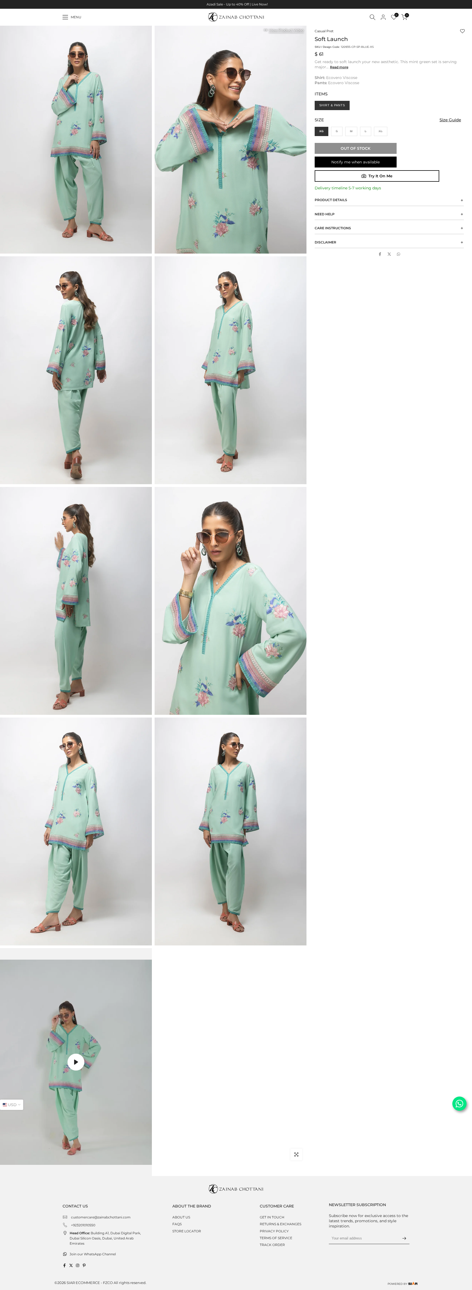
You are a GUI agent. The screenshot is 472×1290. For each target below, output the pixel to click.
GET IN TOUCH (272, 1217)
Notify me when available (355, 162)
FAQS (177, 1224)
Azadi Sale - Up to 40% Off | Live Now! (236, 4)
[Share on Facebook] (380, 254)
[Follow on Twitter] (71, 1265)
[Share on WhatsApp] (398, 254)
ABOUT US (181, 1217)
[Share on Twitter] (389, 254)
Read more (339, 67)
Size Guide (450, 119)
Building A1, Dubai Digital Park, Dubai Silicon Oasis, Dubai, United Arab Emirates (105, 1238)
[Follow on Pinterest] (84, 1265)
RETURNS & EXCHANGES (280, 1224)
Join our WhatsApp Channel (93, 1254)
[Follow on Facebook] (64, 1265)
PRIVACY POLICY (274, 1231)
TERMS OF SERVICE (276, 1238)
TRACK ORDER (272, 1245)
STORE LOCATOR (186, 1231)
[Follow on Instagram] (77, 1265)
